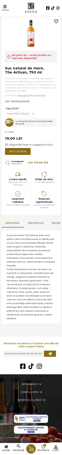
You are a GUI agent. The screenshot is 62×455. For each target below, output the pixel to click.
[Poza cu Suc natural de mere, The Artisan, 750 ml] (31, 33)
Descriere (13, 223)
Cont (55, 450)
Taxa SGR (11, 108)
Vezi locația (18, 151)
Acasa (6, 450)
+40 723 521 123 (38, 162)
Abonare (50, 354)
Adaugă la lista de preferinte (57, 18)
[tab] (13, 224)
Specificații (36, 223)
